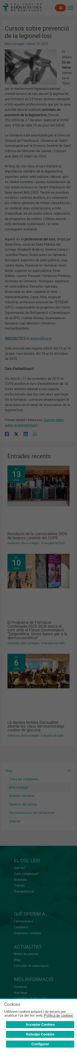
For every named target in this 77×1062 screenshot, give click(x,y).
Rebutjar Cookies (40, 1034)
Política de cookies (58, 1015)
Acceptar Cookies (40, 1024)
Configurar (40, 1044)
